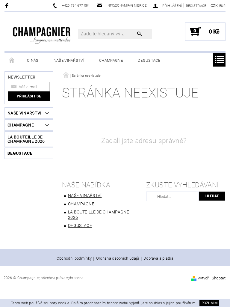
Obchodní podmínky (74, 258)
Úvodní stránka (11, 60)
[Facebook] (7, 5)
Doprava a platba (158, 258)
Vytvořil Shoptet (212, 278)
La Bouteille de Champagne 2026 (26, 139)
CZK (214, 5)
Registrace (196, 6)
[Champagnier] (41, 33)
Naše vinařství (69, 60)
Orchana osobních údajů (117, 258)
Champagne (111, 60)
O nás (33, 60)
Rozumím (209, 303)
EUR (222, 6)
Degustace (149, 60)
